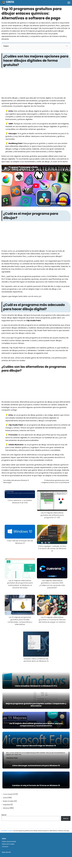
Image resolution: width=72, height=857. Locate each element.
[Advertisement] (36, 83)
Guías (5, 798)
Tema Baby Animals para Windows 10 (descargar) (16, 481)
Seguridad (6, 805)
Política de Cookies (8, 844)
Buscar (4, 815)
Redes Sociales (8, 801)
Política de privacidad (9, 841)
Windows (6, 808)
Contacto (5, 847)
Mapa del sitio (6, 852)
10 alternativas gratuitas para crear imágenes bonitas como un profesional (55, 481)
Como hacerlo (8, 794)
